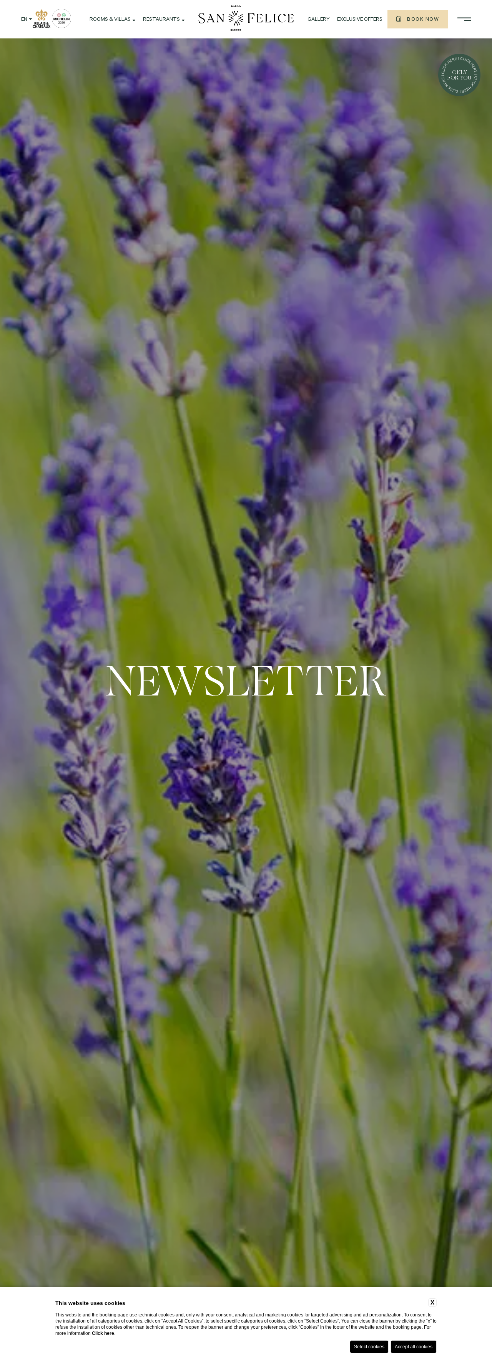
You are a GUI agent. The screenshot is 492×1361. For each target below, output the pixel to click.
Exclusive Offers (359, 19)
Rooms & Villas (110, 19)
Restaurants (161, 19)
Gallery (318, 19)
